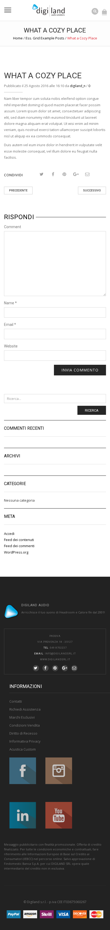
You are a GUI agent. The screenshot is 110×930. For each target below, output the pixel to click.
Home (18, 38)
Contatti (15, 701)
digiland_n (77, 86)
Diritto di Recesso (23, 733)
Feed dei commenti (19, 545)
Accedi (9, 533)
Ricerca (92, 410)
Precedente (18, 190)
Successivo (92, 190)
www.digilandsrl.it (55, 659)
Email (10, 324)
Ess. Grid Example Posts (45, 38)
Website (11, 346)
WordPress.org (16, 552)
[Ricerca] (95, 11)
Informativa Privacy (25, 741)
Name (10, 303)
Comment (12, 227)
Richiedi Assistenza (25, 709)
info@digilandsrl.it (60, 653)
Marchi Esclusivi (22, 717)
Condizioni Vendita (24, 725)
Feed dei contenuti (19, 539)
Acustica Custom (22, 749)
